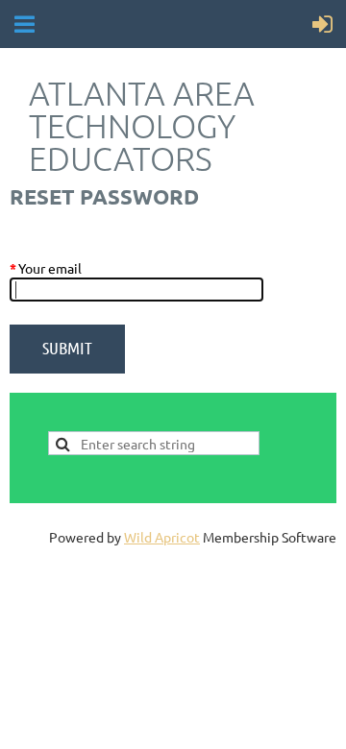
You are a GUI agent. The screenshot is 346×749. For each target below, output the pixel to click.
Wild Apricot (162, 536)
